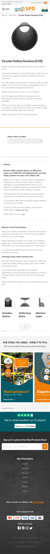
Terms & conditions (19, 538)
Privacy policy (33, 538)
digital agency (31, 546)
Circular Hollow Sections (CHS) (30, 15)
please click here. (21, 210)
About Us (25, 473)
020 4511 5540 (6, 3)
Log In (25, 491)
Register (25, 486)
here (23, 214)
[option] (25, 306)
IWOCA (25, 477)
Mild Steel (12, 15)
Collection (25, 468)
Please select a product (17, 136)
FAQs (25, 482)
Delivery (25, 464)
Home (4, 15)
